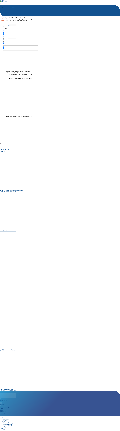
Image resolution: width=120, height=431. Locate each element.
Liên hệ (3, 20)
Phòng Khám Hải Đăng (3, 11)
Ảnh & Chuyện (3, 16)
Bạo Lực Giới (4, 427)
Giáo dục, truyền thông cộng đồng (7, 7)
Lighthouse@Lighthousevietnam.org (4, 407)
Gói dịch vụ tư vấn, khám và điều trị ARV (7, 424)
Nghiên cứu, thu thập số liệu (6, 419)
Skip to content (2, 0)
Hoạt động (3, 417)
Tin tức (3, 18)
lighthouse (16, 7)
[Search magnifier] (3, 26)
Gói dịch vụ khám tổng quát (6, 422)
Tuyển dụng (4, 19)
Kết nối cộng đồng (5, 10)
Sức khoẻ (4, 418)
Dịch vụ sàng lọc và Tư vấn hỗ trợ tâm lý (7, 15)
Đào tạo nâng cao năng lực (6, 420)
